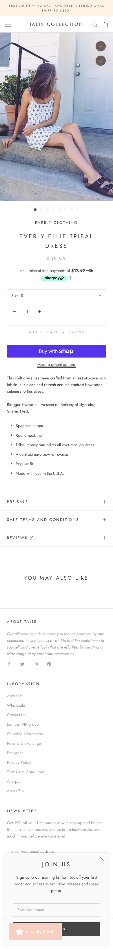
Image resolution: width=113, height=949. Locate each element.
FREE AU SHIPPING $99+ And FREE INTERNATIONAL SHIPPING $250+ (56, 8)
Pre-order (15, 753)
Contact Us (16, 715)
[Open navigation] (8, 24)
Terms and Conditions (26, 772)
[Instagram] (36, 663)
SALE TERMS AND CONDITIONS (43, 519)
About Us (15, 696)
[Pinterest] (49, 663)
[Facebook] (9, 663)
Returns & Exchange (24, 743)
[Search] (95, 24)
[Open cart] (105, 24)
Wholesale (16, 705)
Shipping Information (25, 734)
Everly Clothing (56, 222)
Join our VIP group (23, 724)
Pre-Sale (17, 501)
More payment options (56, 364)
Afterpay (14, 781)
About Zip (15, 791)
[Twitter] (22, 663)
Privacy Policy (19, 762)
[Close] (102, 859)
